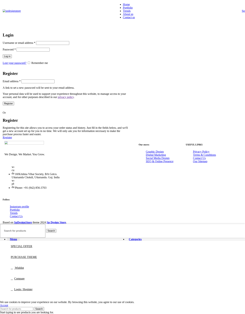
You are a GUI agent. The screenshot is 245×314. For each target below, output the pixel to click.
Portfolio (15, 209)
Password (9, 49)
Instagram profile (19, 206)
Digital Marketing (156, 154)
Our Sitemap (200, 161)
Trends (14, 213)
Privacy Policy (201, 151)
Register (8, 103)
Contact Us (199, 158)
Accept (4, 305)
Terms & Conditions (204, 154)
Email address (12, 81)
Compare (19, 278)
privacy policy (66, 97)
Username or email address (19, 42)
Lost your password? (14, 62)
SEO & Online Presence (159, 161)
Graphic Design (155, 151)
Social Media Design (157, 158)
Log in (7, 56)
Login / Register (23, 289)
